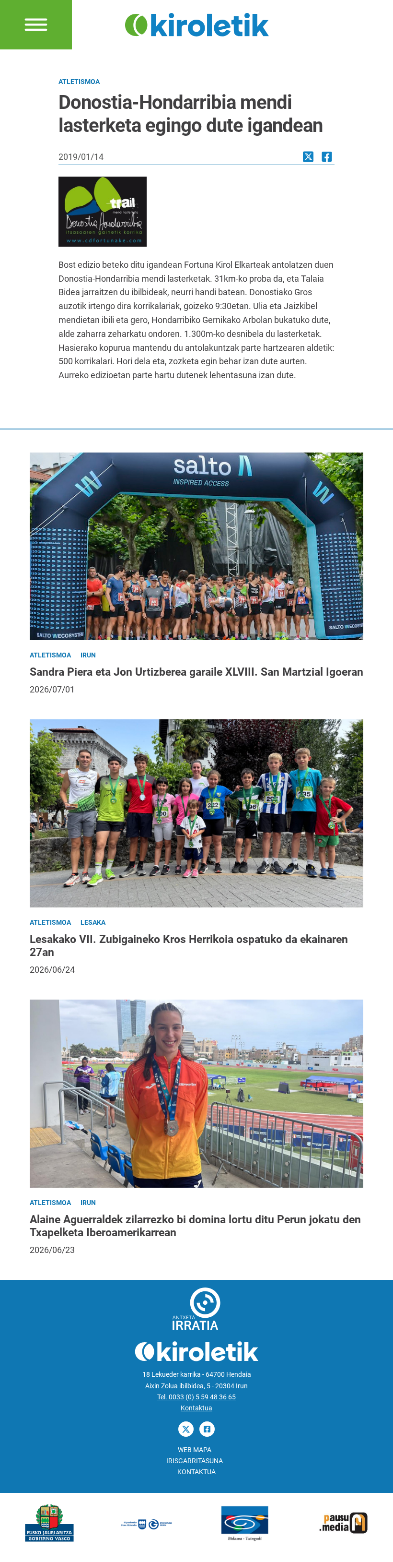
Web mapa (194, 1450)
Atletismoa (79, 82)
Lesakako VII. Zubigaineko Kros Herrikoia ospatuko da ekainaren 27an (189, 946)
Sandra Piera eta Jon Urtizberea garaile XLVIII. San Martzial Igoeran (196, 672)
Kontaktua (196, 1408)
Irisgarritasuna (194, 1461)
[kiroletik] (197, 24)
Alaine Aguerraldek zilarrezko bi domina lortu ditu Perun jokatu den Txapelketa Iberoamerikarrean (195, 1226)
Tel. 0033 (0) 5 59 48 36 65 (196, 1397)
